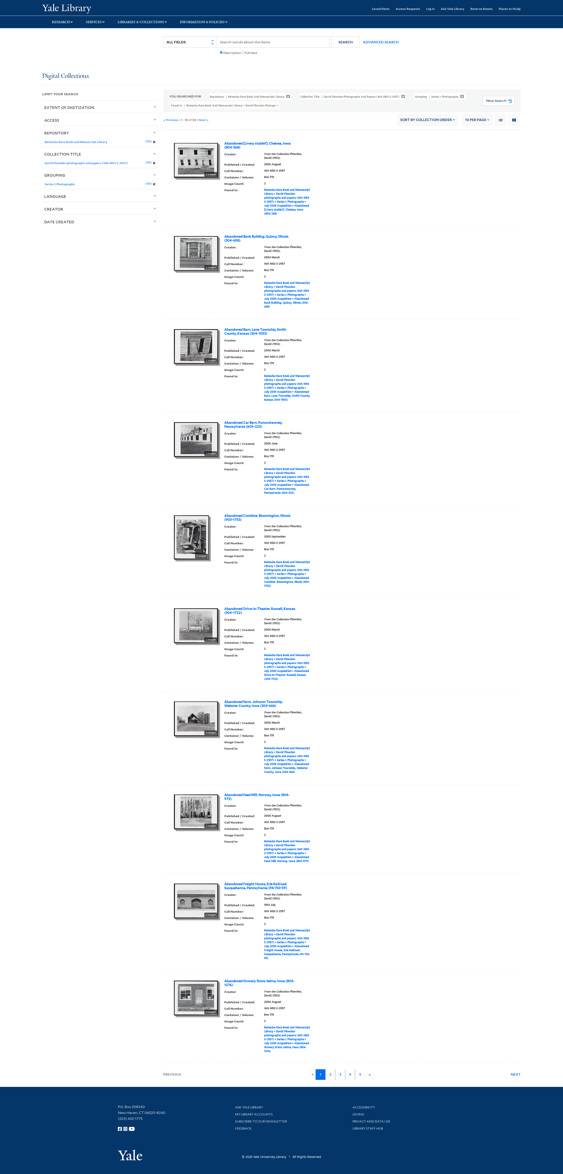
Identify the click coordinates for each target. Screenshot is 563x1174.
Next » (203, 120)
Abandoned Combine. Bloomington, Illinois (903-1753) (257, 518)
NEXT (516, 1074)
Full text (251, 53)
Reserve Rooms (481, 9)
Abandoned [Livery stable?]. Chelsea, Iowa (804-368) (257, 145)
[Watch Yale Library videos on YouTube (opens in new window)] (132, 1129)
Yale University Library (78, 8)
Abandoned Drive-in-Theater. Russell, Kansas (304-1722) (259, 611)
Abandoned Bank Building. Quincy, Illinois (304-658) (256, 238)
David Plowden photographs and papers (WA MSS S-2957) (286, 197)
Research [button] (61, 22)
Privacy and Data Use (371, 1121)
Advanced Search (381, 42)
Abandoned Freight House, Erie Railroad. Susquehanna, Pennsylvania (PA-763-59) (255, 886)
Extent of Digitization (69, 107)
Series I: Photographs (290, 201)
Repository (56, 133)
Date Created (59, 221)
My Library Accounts (254, 1114)
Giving (358, 1114)
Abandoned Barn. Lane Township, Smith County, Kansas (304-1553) (255, 332)
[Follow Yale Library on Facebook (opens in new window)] (120, 1129)
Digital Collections (65, 76)
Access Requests (408, 9)
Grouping (54, 175)
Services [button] (94, 22)
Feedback (243, 1128)
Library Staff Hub (368, 1128)
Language (55, 196)
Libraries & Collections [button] (141, 22)
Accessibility (364, 1107)
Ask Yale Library (452, 9)
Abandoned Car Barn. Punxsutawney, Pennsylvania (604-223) (253, 425)
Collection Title (62, 154)
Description (232, 53)
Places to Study (510, 9)
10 (475, 120)
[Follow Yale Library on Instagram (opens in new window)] (125, 1129)
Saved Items (380, 9)
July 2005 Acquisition (277, 205)
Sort (426, 120)
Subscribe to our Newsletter (261, 1121)
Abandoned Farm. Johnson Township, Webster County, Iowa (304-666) (253, 704)
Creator (53, 209)
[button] (345, 42)
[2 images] (196, 160)
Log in (430, 9)
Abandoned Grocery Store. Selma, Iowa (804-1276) (259, 983)
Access (51, 120)
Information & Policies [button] (202, 22)
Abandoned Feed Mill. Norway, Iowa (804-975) (257, 797)
